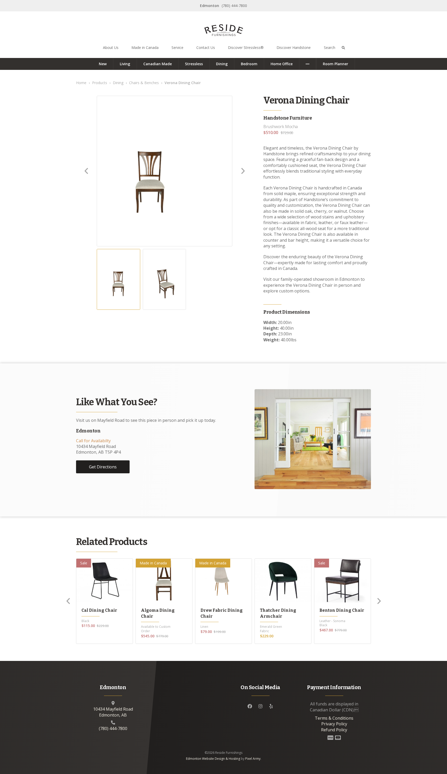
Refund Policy (334, 730)
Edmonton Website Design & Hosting (213, 758)
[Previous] (68, 601)
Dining (222, 63)
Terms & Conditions (334, 718)
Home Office (282, 63)
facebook (250, 706)
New (103, 63)
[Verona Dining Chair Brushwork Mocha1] (150, 171)
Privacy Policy (334, 724)
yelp (271, 706)
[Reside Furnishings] (223, 30)
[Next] (378, 601)
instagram (260, 706)
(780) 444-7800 (234, 5)
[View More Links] (307, 64)
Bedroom (249, 63)
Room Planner (335, 63)
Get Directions (103, 467)
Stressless (194, 63)
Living (125, 63)
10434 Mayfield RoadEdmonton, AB (113, 712)
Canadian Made (157, 63)
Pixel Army (252, 758)
